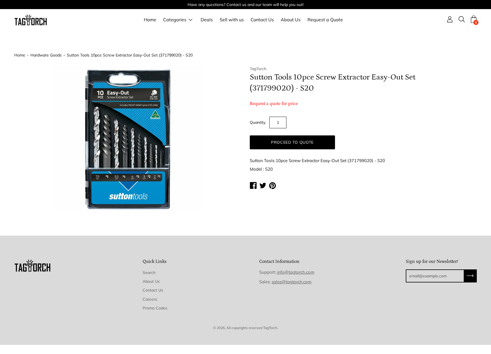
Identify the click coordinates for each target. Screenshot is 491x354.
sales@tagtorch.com (291, 281)
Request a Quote (325, 20)
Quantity (257, 122)
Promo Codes (155, 308)
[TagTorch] (31, 19)
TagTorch (270, 328)
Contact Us (262, 20)
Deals (207, 20)
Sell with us (232, 20)
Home (150, 20)
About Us (291, 20)
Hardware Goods (46, 55)
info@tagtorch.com (295, 272)
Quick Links (155, 261)
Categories (174, 20)
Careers (150, 299)
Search (149, 272)
